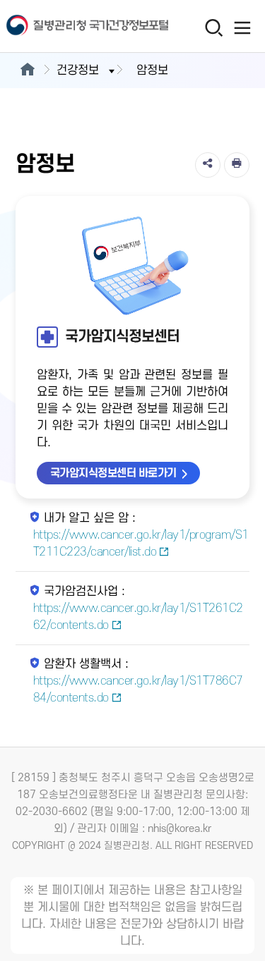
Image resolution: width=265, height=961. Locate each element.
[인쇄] (236, 165)
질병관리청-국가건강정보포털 (67, 26)
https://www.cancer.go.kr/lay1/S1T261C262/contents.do (138, 617)
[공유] (207, 165)
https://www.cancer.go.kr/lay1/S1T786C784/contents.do (138, 689)
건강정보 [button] (78, 70)
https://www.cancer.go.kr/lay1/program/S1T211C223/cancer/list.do (141, 543)
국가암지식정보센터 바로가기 (113, 473)
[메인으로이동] (27, 70)
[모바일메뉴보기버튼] (242, 27)
